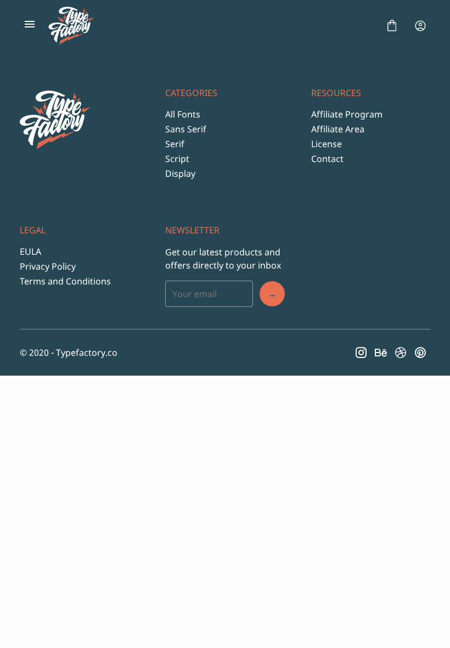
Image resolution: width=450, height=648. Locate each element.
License (326, 144)
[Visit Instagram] (361, 352)
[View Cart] (392, 26)
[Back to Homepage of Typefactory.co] (210, 26)
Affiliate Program (347, 114)
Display (180, 173)
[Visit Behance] (381, 352)
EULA (30, 251)
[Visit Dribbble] (400, 352)
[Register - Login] (420, 26)
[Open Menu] (30, 26)
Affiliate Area (337, 129)
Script (177, 159)
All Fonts (182, 114)
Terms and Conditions (65, 281)
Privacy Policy (48, 266)
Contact (327, 159)
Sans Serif (185, 129)
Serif (174, 144)
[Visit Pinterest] (420, 352)
